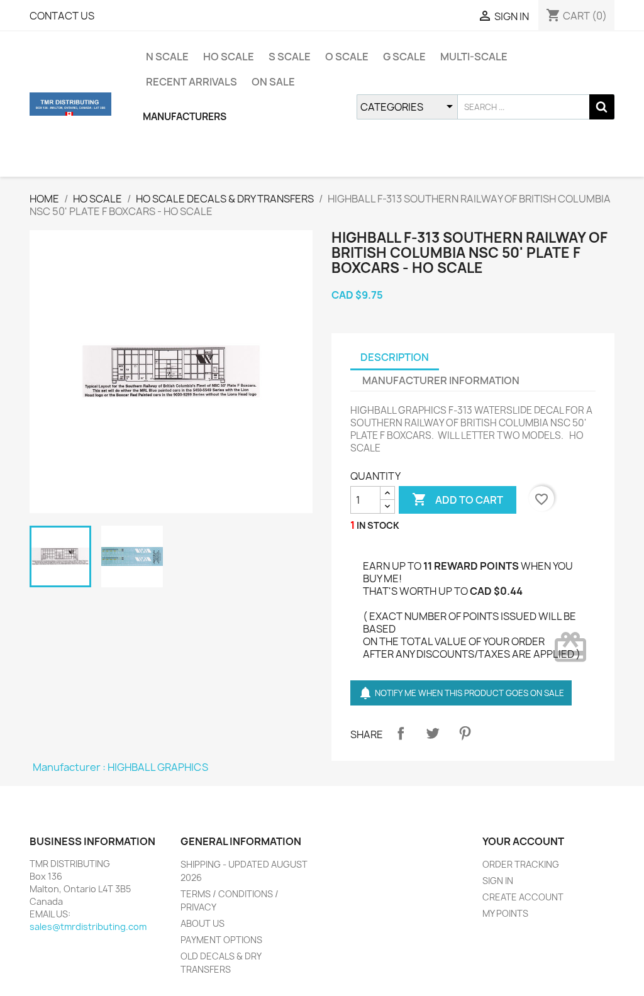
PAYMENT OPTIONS (221, 940)
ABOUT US (202, 923)
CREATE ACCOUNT (523, 897)
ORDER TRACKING (520, 864)
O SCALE (347, 57)
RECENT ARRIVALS (191, 82)
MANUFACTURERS (184, 116)
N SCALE (167, 57)
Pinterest (464, 733)
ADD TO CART (457, 499)
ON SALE (273, 82)
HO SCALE (228, 57)
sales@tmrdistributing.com (88, 926)
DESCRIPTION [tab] (394, 357)
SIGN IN (497, 881)
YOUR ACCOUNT (523, 841)
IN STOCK (378, 525)
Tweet (432, 733)
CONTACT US (62, 16)
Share (400, 733)
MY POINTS (505, 913)
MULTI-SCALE (474, 57)
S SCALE (290, 57)
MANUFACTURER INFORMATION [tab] (440, 380)
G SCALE (404, 57)
